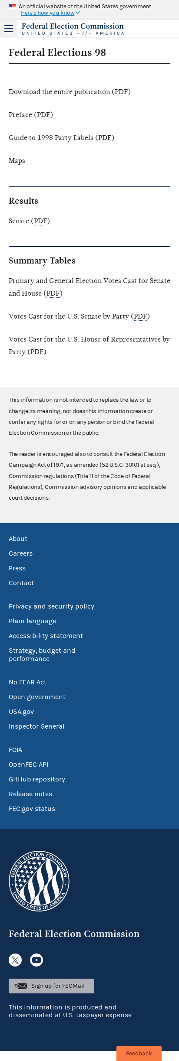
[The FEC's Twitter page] (15, 960)
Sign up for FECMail (58, 986)
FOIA (15, 750)
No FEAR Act (27, 682)
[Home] (79, 29)
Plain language (32, 621)
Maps (17, 161)
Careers (21, 553)
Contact (21, 583)
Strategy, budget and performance (42, 655)
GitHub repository (37, 779)
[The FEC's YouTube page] (36, 960)
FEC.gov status (32, 809)
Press (17, 568)
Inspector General (36, 726)
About (18, 539)
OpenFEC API (28, 764)
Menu (8, 28)
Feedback (139, 1053)
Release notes (30, 794)
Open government (37, 697)
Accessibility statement (46, 636)
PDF (121, 92)
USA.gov (21, 712)
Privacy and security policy (51, 606)
